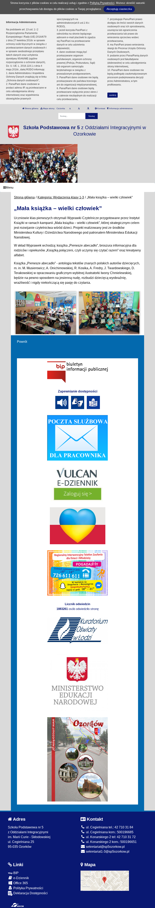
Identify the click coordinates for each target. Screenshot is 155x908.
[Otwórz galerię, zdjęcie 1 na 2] (45, 313)
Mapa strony (48, 108)
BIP (16, 873)
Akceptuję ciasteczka (119, 9)
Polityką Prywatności (102, 2)
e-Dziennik (21, 878)
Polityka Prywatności (28, 888)
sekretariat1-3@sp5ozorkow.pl (107, 851)
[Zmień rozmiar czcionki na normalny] (70, 108)
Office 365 (20, 883)
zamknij (112, 95)
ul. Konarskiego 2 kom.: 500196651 (111, 842)
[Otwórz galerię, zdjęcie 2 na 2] (109, 313)
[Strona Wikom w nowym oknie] (17, 905)
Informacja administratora (121, 108)
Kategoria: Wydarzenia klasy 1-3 (61, 197)
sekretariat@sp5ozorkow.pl (105, 846)
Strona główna (31, 108)
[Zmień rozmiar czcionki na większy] (78, 108)
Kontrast (101, 108)
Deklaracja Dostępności (30, 893)
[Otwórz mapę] (105, 880)
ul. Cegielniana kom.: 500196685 (109, 832)
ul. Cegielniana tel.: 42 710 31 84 (109, 827)
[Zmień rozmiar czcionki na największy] (88, 108)
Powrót (22, 341)
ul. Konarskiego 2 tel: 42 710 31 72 (110, 837)
